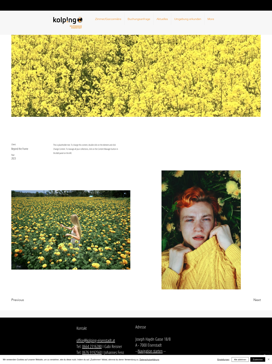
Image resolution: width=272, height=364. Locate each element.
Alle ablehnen (240, 359)
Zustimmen (258, 359)
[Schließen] (268, 359)
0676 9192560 (92, 352)
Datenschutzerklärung (149, 359)
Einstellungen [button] (223, 359)
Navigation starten (150, 351)
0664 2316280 (92, 346)
